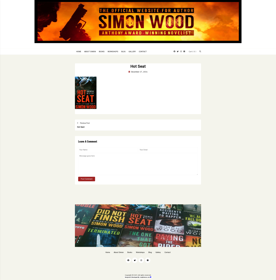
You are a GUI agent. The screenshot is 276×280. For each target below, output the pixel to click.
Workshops (113, 51)
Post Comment (87, 179)
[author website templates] (150, 277)
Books (101, 51)
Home (78, 51)
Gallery (132, 51)
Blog (123, 51)
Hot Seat (81, 127)
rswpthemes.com (145, 277)
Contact (143, 51)
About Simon (90, 51)
